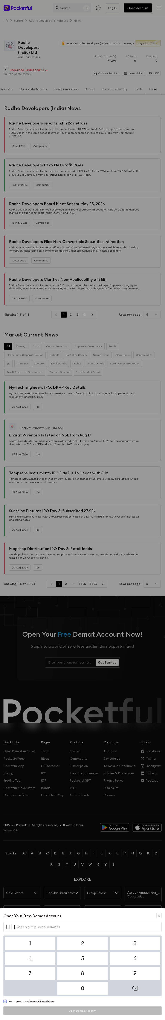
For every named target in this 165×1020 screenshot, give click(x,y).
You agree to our (31, 1001)
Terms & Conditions (41, 1001)
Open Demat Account (82, 1010)
